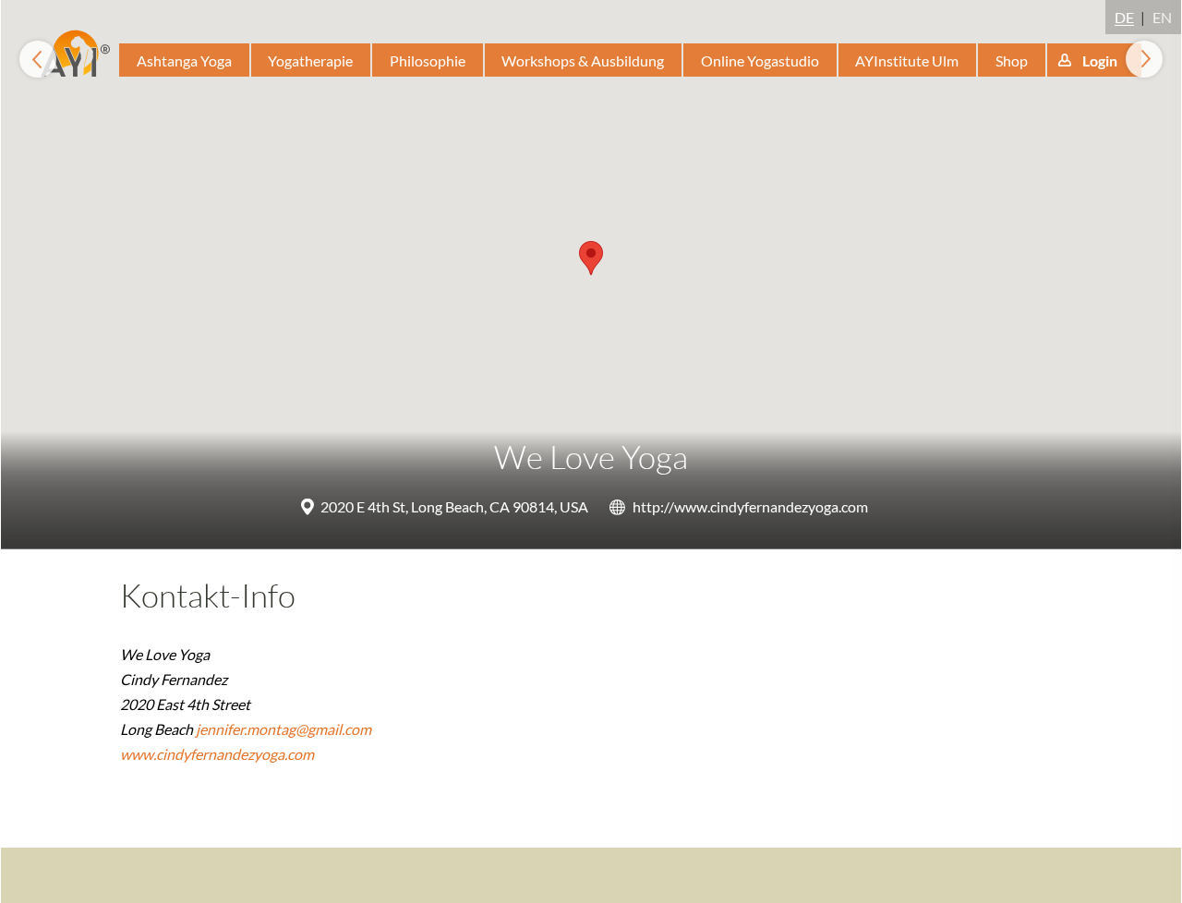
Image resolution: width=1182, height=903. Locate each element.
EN (1162, 17)
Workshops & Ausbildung (582, 60)
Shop (1011, 60)
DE (1124, 17)
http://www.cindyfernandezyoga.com (750, 506)
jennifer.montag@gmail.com (283, 729)
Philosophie (427, 60)
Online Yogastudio (760, 60)
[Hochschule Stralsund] (1144, 59)
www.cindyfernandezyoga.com (217, 754)
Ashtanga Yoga (184, 60)
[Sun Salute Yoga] (37, 59)
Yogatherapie (310, 60)
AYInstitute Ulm (907, 60)
